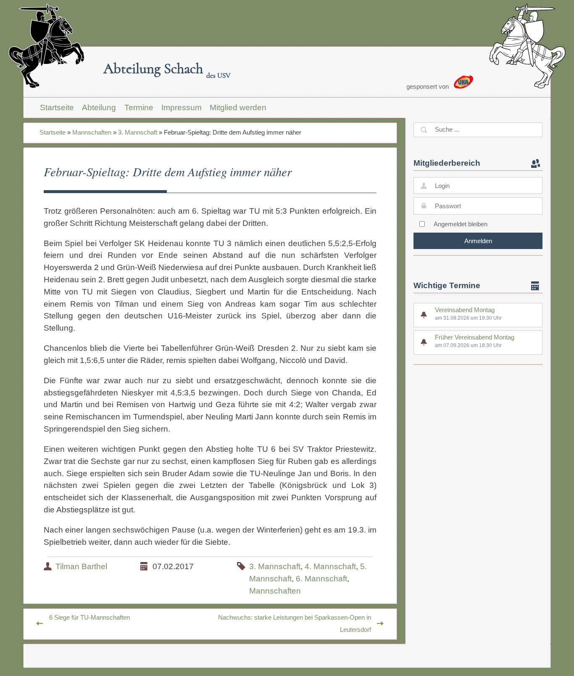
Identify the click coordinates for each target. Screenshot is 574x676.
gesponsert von (428, 86)
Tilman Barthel (81, 566)
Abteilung (99, 107)
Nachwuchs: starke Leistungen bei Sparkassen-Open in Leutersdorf (294, 623)
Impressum (181, 107)
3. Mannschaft (137, 132)
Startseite (57, 107)
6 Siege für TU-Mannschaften (89, 617)
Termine (138, 107)
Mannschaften (91, 132)
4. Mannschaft (330, 566)
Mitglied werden (238, 107)
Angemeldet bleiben (460, 224)
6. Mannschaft (321, 578)
